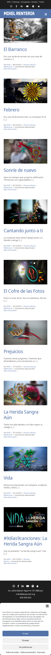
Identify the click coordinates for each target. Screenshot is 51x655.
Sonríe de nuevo (20, 170)
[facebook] (18, 586)
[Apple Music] (37, 586)
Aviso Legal (41, 652)
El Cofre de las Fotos (24, 291)
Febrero (11, 109)
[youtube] (27, 586)
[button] (47, 606)
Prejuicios (13, 351)
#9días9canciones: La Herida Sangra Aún (25, 541)
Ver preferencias (25, 647)
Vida (8, 477)
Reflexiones (8, 67)
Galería (25, 28)
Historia (26, 65)
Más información (10, 69)
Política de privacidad (28, 652)
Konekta (35, 2)
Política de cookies (12, 652)
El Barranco (15, 49)
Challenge (16, 2)
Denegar (25, 640)
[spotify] (33, 586)
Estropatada (25, 2)
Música (33, 65)
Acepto (25, 633)
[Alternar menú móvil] (46, 14)
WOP (9, 2)
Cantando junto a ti (23, 230)
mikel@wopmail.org (25, 594)
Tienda (41, 2)
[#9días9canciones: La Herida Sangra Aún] (25, 519)
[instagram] (14, 586)
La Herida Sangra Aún (21, 414)
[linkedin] (23, 586)
